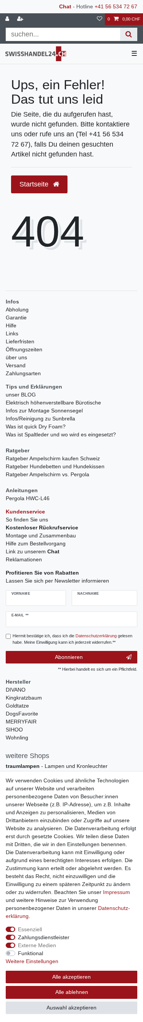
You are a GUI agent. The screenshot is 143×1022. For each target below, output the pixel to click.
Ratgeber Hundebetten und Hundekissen (55, 466)
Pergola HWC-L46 (28, 498)
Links (12, 333)
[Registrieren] (20, 19)
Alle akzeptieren (71, 977)
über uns (16, 357)
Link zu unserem (32, 551)
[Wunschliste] (99, 19)
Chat (65, 6)
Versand (16, 365)
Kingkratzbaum (24, 698)
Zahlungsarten (23, 373)
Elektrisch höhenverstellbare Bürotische (53, 403)
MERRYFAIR (21, 722)
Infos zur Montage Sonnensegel (44, 411)
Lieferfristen (20, 341)
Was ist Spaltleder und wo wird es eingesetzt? (61, 434)
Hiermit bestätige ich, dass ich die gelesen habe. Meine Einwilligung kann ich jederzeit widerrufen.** (72, 638)
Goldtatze (17, 706)
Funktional (30, 953)
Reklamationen (24, 559)
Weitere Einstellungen (32, 961)
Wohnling (17, 738)
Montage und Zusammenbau (41, 535)
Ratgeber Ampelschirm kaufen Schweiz (53, 458)
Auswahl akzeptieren (71, 1008)
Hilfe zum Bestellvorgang (36, 543)
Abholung (17, 309)
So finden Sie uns (27, 520)
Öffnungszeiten (24, 349)
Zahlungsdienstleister (43, 937)
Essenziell (30, 929)
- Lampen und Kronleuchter (57, 766)
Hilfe (11, 325)
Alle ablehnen (71, 992)
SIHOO (14, 730)
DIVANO (16, 690)
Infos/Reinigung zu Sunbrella (40, 418)
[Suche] (128, 34)
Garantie (16, 317)
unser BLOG (21, 395)
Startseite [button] (34, 184)
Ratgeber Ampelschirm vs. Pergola (47, 474)
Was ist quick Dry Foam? (36, 426)
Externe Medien (37, 945)
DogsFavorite (22, 714)
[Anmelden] (8, 19)
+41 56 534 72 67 (116, 6)
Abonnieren (69, 657)
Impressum (116, 892)
